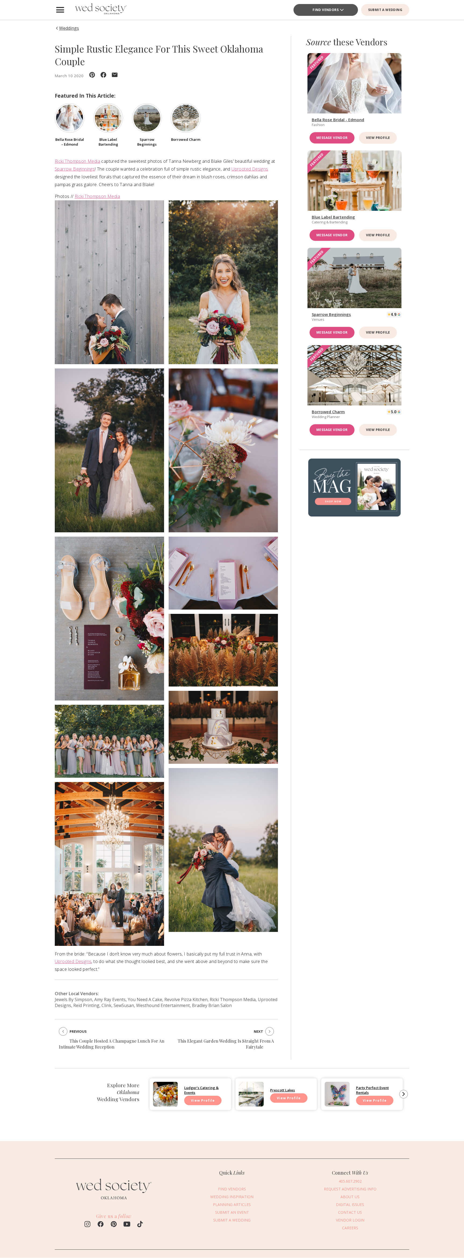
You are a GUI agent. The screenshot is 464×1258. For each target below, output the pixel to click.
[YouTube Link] (126, 1224)
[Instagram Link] (87, 1224)
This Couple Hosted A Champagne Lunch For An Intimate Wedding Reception (111, 1044)
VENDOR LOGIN (350, 1220)
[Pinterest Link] (113, 1224)
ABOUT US (350, 1196)
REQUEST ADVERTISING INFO (350, 1188)
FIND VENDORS (326, 10)
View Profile (378, 137)
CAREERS (350, 1227)
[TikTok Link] (140, 1224)
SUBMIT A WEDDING (385, 10)
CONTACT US (350, 1212)
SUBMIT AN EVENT (232, 1212)
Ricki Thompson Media (77, 161)
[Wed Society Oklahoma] (100, 10)
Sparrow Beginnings (75, 169)
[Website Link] (114, 1202)
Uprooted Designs (249, 169)
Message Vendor (332, 137)
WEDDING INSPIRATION (231, 1196)
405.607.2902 (350, 1181)
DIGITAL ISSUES (350, 1204)
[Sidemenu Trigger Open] (60, 10)
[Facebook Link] (100, 1224)
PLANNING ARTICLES (232, 1204)
